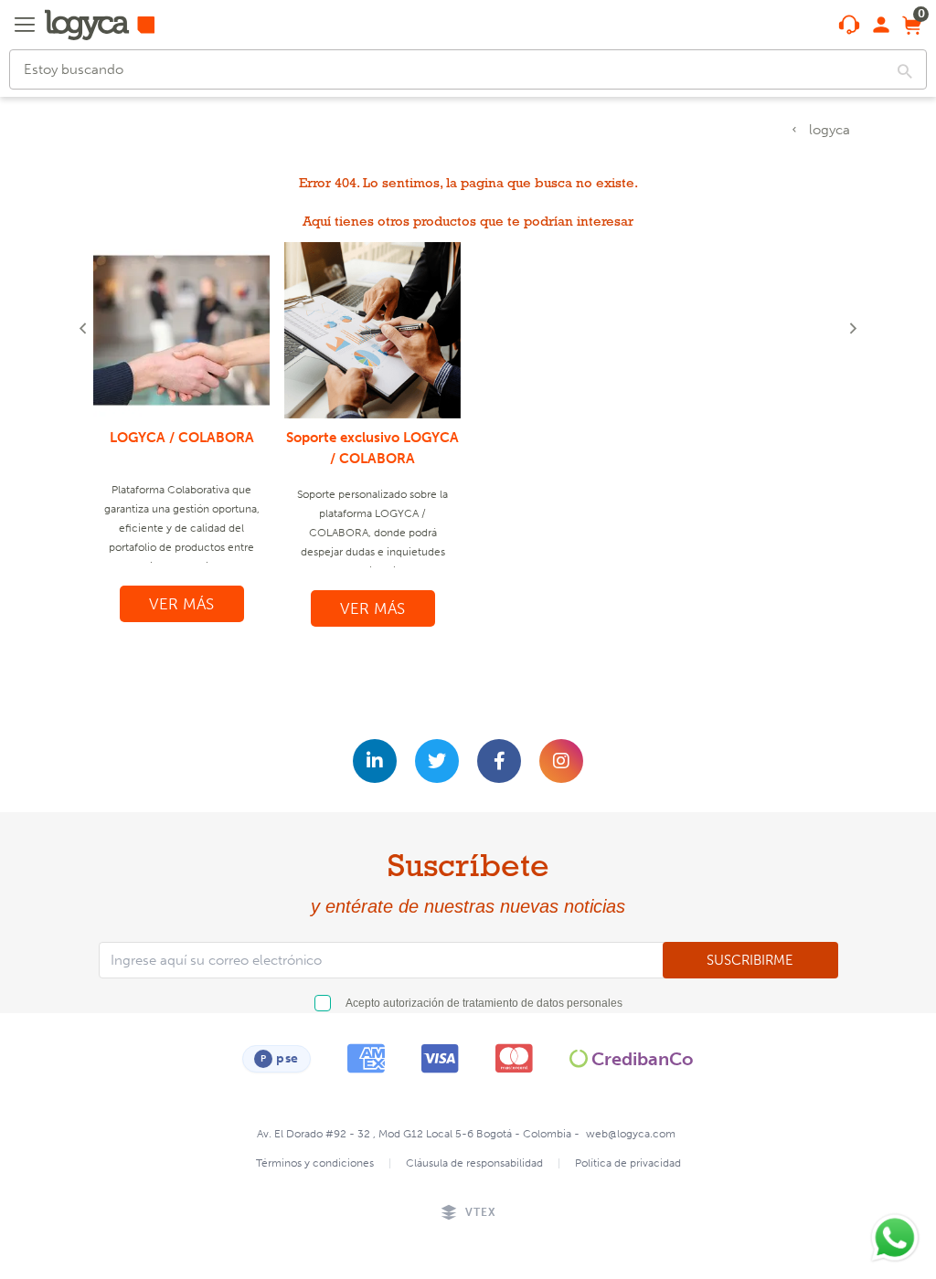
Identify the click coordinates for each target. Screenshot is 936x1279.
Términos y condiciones (315, 1163)
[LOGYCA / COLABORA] (181, 330)
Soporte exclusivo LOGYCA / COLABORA (372, 448)
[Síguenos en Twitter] (437, 761)
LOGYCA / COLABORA (182, 437)
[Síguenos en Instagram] (561, 761)
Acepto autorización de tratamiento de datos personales (484, 1003)
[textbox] (468, 69)
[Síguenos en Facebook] (499, 761)
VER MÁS (181, 604)
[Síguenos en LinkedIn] (375, 761)
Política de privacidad (628, 1163)
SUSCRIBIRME (750, 960)
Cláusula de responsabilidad (474, 1163)
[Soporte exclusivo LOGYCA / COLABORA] (372, 330)
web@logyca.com (630, 1133)
